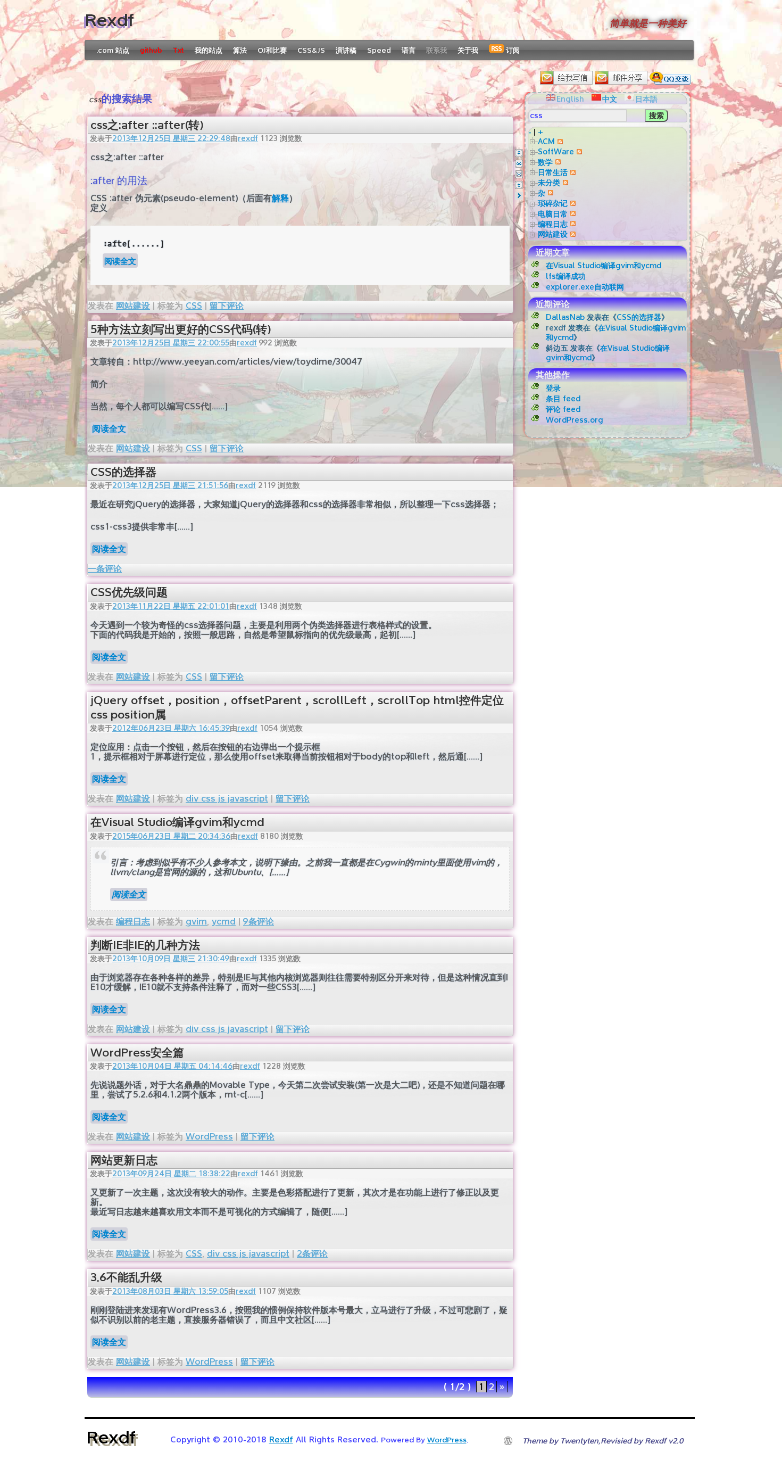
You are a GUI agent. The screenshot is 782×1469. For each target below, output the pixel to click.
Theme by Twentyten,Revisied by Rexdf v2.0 (602, 1440)
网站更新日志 (123, 1160)
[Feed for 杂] (549, 192)
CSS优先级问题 (129, 592)
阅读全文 (120, 260)
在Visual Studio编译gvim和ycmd (177, 822)
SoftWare (556, 151)
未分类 (549, 182)
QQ (519, 164)
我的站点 (208, 50)
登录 (553, 387)
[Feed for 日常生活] (572, 172)
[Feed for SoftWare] (578, 151)
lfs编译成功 (566, 275)
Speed (379, 50)
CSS (194, 306)
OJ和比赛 (272, 50)
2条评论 (312, 1254)
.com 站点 (112, 50)
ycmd (224, 922)
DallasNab (565, 316)
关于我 (467, 50)
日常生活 (553, 172)
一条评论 (105, 569)
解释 (280, 198)
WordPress (209, 1137)
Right (519, 196)
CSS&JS (311, 50)
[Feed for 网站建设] (572, 233)
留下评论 (227, 306)
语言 (408, 50)
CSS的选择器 (123, 471)
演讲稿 (346, 50)
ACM (546, 141)
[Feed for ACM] (559, 141)
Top (519, 153)
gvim (196, 922)
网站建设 (133, 306)
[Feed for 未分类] (564, 182)
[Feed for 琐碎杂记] (572, 203)
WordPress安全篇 (137, 1052)
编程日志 (133, 922)
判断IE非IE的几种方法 (145, 945)
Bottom (519, 185)
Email (519, 174)
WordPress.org (574, 419)
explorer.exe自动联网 (585, 286)
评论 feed (563, 409)
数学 (545, 162)
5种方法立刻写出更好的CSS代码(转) (180, 329)
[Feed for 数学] (557, 162)
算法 (240, 50)
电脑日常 (553, 213)
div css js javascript (227, 799)
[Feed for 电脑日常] (572, 213)
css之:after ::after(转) (146, 124)
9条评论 (258, 922)
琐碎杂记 (553, 203)
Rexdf (109, 20)
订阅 (512, 50)
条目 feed (563, 398)
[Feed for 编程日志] (572, 223)
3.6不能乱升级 (126, 1277)
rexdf (248, 138)
